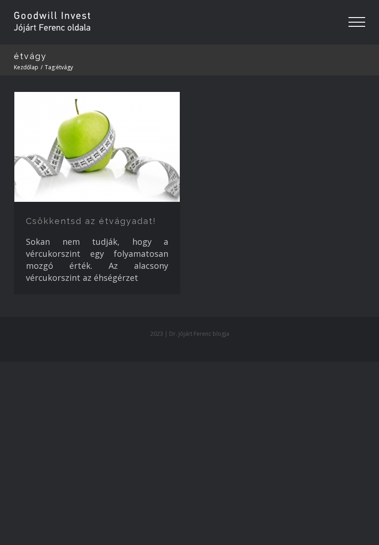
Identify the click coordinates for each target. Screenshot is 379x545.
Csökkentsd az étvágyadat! (91, 221)
